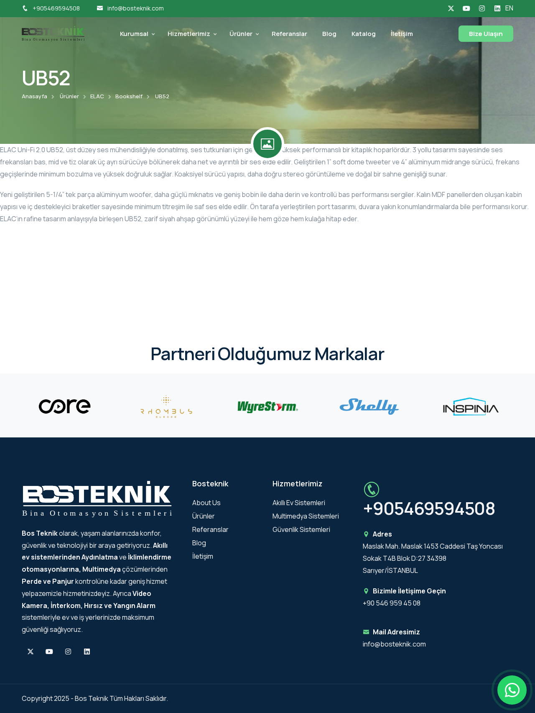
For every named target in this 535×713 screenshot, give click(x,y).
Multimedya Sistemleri (306, 516)
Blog (329, 33)
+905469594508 (56, 8)
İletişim (402, 33)
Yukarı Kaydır (19, 359)
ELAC (97, 96)
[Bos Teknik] (53, 33)
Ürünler (240, 33)
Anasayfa (34, 96)
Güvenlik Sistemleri (301, 529)
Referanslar (289, 33)
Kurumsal (134, 33)
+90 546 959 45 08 (391, 603)
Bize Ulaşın (486, 33)
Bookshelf (129, 96)
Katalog (364, 33)
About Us (206, 502)
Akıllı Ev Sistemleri (299, 502)
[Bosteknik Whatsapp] (512, 690)
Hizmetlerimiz (189, 33)
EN (509, 8)
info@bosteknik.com (135, 8)
